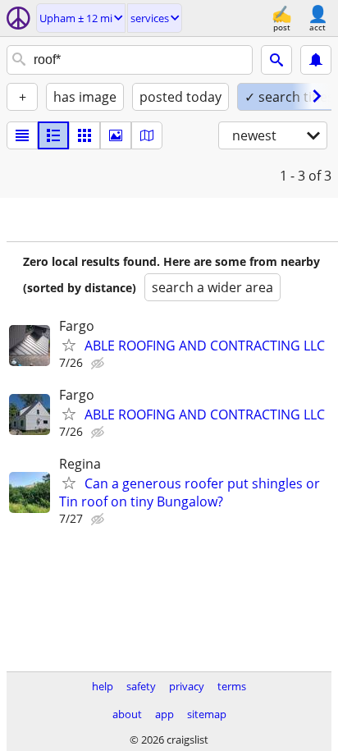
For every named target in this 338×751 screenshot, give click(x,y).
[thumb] (53, 135)
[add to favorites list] (69, 345)
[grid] (84, 135)
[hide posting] (99, 363)
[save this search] (315, 60)
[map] (146, 135)
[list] (22, 135)
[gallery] (115, 135)
